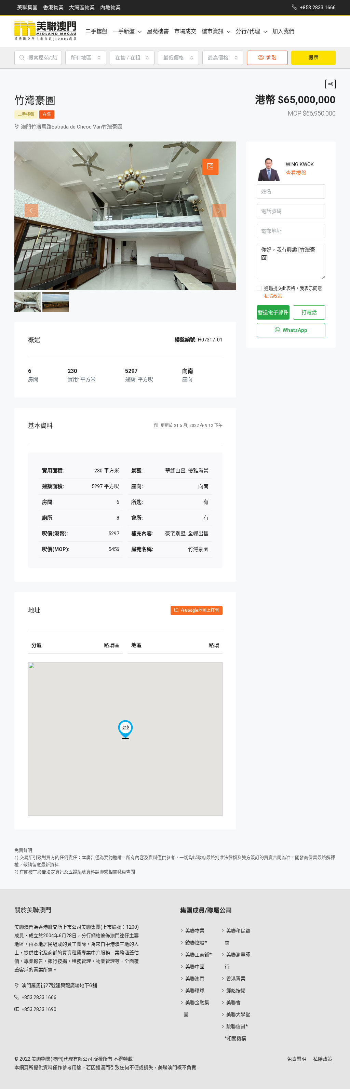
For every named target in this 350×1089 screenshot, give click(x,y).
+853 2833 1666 (39, 997)
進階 (271, 58)
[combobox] (85, 58)
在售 (47, 114)
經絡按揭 (235, 990)
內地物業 (110, 7)
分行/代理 (248, 31)
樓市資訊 (213, 31)
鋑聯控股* (196, 942)
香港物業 (53, 7)
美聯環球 (194, 990)
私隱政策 (273, 295)
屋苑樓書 (158, 31)
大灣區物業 (82, 7)
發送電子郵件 (273, 312)
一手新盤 (124, 31)
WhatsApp (294, 330)
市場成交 (185, 31)
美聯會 (233, 1002)
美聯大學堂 (238, 1014)
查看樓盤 (296, 173)
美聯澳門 (194, 978)
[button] (125, 729)
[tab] (210, 167)
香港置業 (235, 978)
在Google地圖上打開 (199, 610)
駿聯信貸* (237, 1026)
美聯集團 (27, 7)
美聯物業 (194, 930)
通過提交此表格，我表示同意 (293, 292)
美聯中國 (194, 966)
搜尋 (313, 58)
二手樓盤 (96, 31)
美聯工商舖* (198, 954)
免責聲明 (296, 1059)
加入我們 (283, 31)
